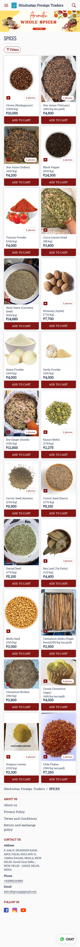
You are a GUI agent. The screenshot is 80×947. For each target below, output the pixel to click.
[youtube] (23, 910)
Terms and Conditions (20, 818)
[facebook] (6, 910)
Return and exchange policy (20, 827)
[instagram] (15, 910)
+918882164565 (13, 881)
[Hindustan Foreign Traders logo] (14, 5)
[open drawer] (6, 5)
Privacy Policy (14, 812)
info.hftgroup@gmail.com (20, 891)
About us (10, 805)
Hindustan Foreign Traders (41, 5)
